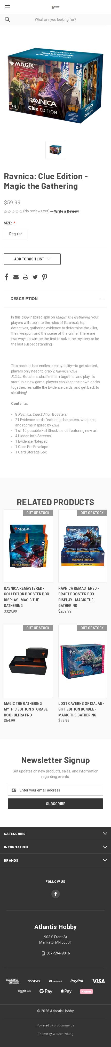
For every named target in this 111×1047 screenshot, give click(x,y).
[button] (64, 211)
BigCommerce (64, 1025)
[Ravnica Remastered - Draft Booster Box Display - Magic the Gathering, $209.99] (82, 546)
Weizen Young (63, 1034)
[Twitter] (35, 277)
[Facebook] (6, 277)
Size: (8, 223)
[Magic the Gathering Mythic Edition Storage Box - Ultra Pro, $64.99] (28, 661)
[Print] (25, 277)
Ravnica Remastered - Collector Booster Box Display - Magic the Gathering (26, 597)
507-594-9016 (58, 953)
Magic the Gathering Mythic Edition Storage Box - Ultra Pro (26, 709)
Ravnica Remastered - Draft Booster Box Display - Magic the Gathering (78, 597)
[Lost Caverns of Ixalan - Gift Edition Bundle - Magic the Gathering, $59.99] (82, 661)
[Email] (16, 277)
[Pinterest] (44, 277)
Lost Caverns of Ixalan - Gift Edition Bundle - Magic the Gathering (81, 709)
